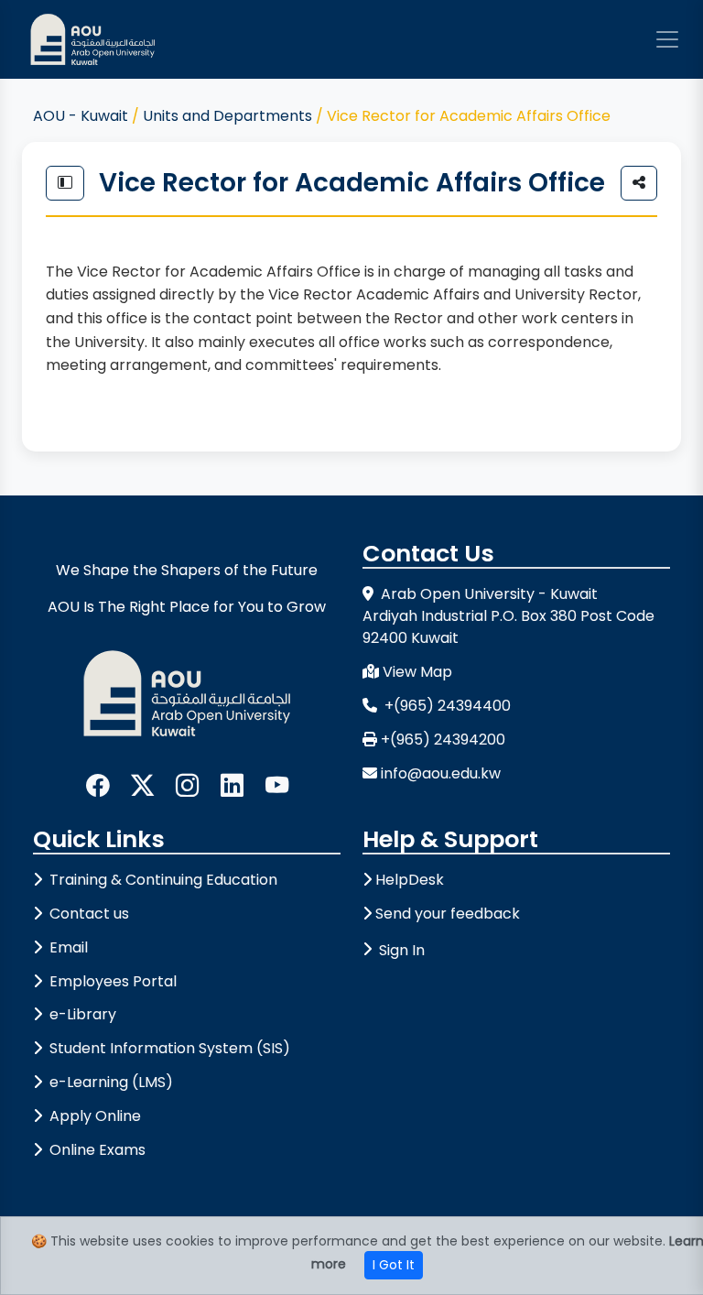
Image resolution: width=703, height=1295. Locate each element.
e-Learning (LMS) (109, 1082)
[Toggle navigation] (667, 39)
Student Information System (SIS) (168, 1048)
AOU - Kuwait (80, 115)
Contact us (87, 913)
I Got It (394, 1265)
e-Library (81, 1014)
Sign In (402, 950)
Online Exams (96, 1149)
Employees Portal (111, 981)
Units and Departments (227, 115)
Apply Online (93, 1115)
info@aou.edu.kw (441, 773)
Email (67, 947)
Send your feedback (447, 913)
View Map (417, 671)
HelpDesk (409, 879)
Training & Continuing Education (161, 879)
